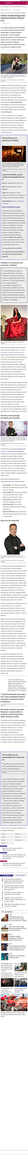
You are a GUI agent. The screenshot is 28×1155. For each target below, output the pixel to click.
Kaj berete (6, 875)
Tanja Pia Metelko (18, 840)
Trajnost (11, 6)
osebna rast (17, 837)
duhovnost (3, 840)
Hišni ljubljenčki (25, 6)
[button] (1, 3)
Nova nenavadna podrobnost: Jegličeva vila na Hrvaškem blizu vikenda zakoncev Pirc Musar (14, 881)
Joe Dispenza (17, 834)
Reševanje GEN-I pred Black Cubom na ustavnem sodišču (14, 905)
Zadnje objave (20, 875)
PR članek (3, 834)
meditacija (3, 837)
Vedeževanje (17, 6)
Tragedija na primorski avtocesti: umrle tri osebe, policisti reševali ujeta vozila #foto (14, 887)
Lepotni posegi (5, 6)
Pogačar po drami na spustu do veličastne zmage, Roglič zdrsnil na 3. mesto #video (14, 899)
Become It (9, 481)
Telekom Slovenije (23, 0)
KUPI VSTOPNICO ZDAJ (11, 207)
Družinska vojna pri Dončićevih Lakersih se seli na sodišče (13, 893)
